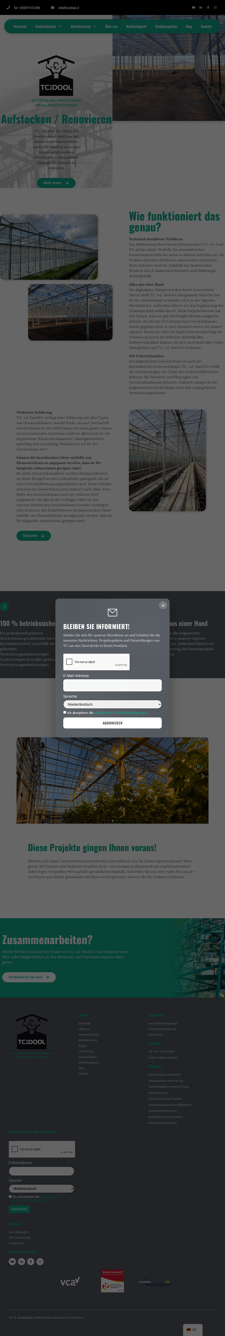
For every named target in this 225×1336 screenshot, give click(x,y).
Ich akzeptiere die (106, 712)
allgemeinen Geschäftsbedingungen (120, 713)
